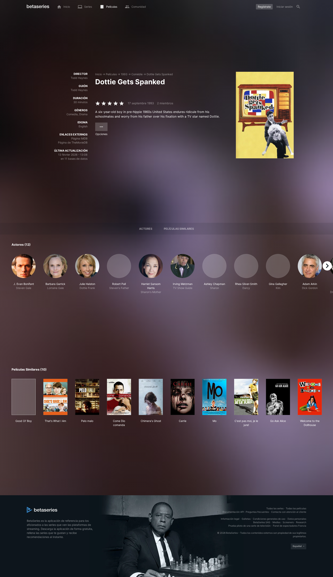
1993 (124, 74)
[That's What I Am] (55, 397)
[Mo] (214, 397)
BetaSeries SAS (261, 522)
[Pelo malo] (87, 397)
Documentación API (233, 511)
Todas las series (274, 508)
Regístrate (264, 6)
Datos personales (297, 518)
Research (301, 522)
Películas (111, 74)
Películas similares (179, 228)
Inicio (98, 74)
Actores (145, 228)
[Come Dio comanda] (119, 397)
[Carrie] (183, 397)
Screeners (288, 522)
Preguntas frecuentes (257, 511)
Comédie (137, 74)
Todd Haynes (79, 77)
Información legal (230, 518)
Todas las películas (296, 508)
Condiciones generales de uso (269, 518)
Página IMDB (79, 138)
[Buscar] (298, 7)
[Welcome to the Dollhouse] (310, 397)
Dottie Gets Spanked (160, 74)
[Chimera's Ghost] (151, 397)
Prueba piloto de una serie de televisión (249, 525)
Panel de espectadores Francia (289, 525)
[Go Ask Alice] (278, 397)
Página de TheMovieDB (72, 142)
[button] (24, 274)
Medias (276, 522)
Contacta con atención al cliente (288, 511)
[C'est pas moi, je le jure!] (246, 397)
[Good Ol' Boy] (24, 397)
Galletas (246, 518)
